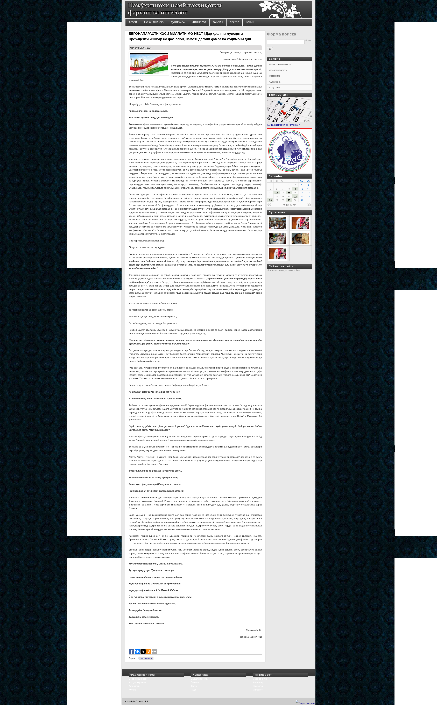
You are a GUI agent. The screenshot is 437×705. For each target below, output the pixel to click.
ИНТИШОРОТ (199, 22)
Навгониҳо (274, 76)
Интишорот (146, 658)
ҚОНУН (249, 22)
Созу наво (274, 87)
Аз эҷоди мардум (278, 70)
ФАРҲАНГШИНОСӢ (154, 22)
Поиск (308, 40)
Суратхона (274, 81)
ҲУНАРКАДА (178, 22)
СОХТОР (234, 22)
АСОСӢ (133, 22)
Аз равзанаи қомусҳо (280, 64)
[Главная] (218, 17)
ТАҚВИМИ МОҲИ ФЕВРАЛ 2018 (283, 125)
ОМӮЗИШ (218, 22)
